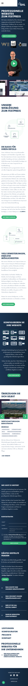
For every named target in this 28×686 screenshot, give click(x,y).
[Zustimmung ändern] (3, 682)
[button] (3, 3)
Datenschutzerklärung (15, 534)
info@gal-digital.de (7, 575)
